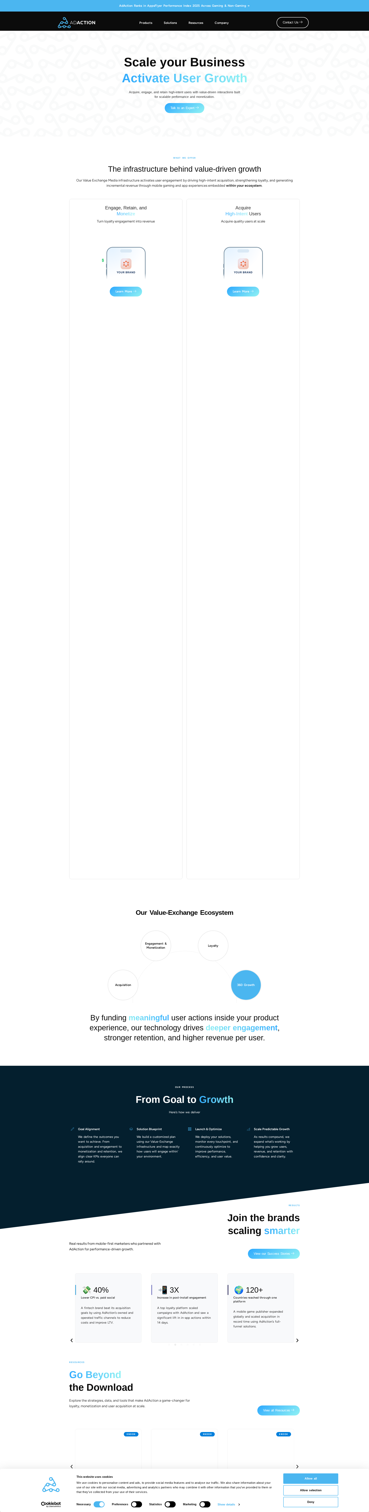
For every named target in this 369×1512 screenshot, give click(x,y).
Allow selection (311, 1490)
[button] (71, 1340)
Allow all (311, 1478)
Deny (310, 1502)
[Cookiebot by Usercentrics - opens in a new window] (51, 1504)
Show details (226, 1504)
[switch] (136, 1504)
